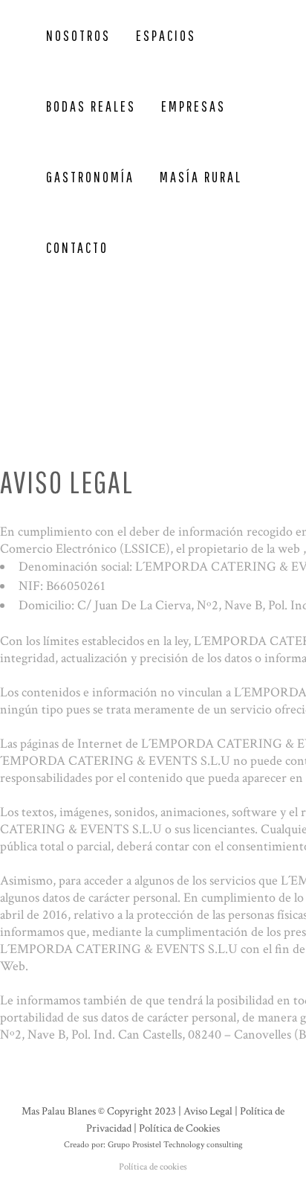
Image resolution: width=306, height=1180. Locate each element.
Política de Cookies (179, 1128)
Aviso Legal (207, 1111)
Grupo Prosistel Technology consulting (175, 1144)
